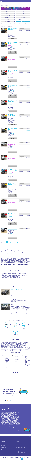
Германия (12, 33)
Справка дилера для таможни (5, 442)
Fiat (21, 23)
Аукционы (2, 438)
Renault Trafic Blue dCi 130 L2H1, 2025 (12, 101)
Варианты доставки (4, 450)
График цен (10, 53)
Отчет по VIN (13, 38)
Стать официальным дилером (21, 452)
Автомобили (3, 3)
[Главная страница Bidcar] (1, 1)
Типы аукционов (3, 447)
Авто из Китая (3, 445)
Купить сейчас (20, 19)
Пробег (5, 26)
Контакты (17, 441)
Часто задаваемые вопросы (20, 447)
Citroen (12, 23)
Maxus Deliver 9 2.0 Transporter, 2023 (11, 115)
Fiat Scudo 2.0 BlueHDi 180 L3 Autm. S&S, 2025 (12, 143)
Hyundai (27, 23)
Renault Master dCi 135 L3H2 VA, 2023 (12, 86)
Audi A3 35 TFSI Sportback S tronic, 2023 (12, 229)
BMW (9, 23)
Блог (17, 448)
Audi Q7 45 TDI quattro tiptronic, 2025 (12, 156)
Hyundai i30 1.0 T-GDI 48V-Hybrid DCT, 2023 (12, 184)
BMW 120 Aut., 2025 (11, 213)
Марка (2, 26)
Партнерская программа (20, 451)
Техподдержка (18, 442)
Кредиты (2, 452)
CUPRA (16, 23)
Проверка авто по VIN (4, 441)
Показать (23, 21)
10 (22, 242)
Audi (6, 23)
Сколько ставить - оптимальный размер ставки (7, 449)
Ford (24, 23)
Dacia (19, 23)
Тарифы (17, 440)
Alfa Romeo (3, 23)
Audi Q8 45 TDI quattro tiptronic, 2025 (12, 29)
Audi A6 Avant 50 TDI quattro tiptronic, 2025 (12, 170)
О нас (17, 438)
